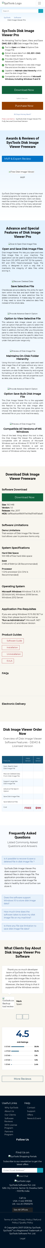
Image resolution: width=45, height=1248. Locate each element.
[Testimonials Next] (26, 1026)
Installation (12, 647)
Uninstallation (13, 654)
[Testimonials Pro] (19, 1026)
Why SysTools (11, 1117)
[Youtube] (28, 1154)
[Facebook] (10, 1154)
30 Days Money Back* (22, 114)
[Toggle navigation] (39, 3)
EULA (9, 661)
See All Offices (21, 1219)
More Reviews (22, 1088)
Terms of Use (10, 1229)
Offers (30, 1124)
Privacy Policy (25, 1229)
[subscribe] (40, 1180)
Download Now (24, 89)
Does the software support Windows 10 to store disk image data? (20, 900)
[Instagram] (34, 1154)
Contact (31, 1117)
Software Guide (14, 641)
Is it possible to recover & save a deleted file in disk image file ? (19, 860)
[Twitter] (16, 1154)
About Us (9, 1121)
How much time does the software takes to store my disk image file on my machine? (19, 915)
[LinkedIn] (22, 1154)
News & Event (34, 1128)
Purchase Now (24, 105)
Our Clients (10, 1124)
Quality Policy (26, 1232)
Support (31, 1121)
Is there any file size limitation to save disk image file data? (20, 927)
